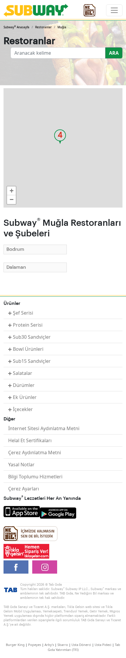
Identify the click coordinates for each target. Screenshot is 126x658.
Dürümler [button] (24, 385)
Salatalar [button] (22, 373)
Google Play (58, 513)
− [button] (11, 199)
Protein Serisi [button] (27, 325)
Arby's (49, 644)
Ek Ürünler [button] (25, 397)
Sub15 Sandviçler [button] (32, 361)
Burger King (15, 644)
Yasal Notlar (21, 464)
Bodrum (15, 249)
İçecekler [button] (23, 409)
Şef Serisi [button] (23, 313)
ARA (114, 53)
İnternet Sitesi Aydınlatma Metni (43, 428)
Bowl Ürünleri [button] (28, 349)
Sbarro (62, 644)
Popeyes (34, 644)
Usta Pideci (103, 644)
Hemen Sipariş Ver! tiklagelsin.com (26, 551)
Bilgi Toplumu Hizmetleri (35, 476)
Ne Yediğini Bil (30, 533)
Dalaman (16, 267)
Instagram (44, 567)
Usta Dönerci (81, 644)
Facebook (16, 567)
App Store (22, 511)
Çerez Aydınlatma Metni (34, 452)
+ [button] (11, 190)
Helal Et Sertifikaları (30, 440)
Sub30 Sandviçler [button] (32, 337)
